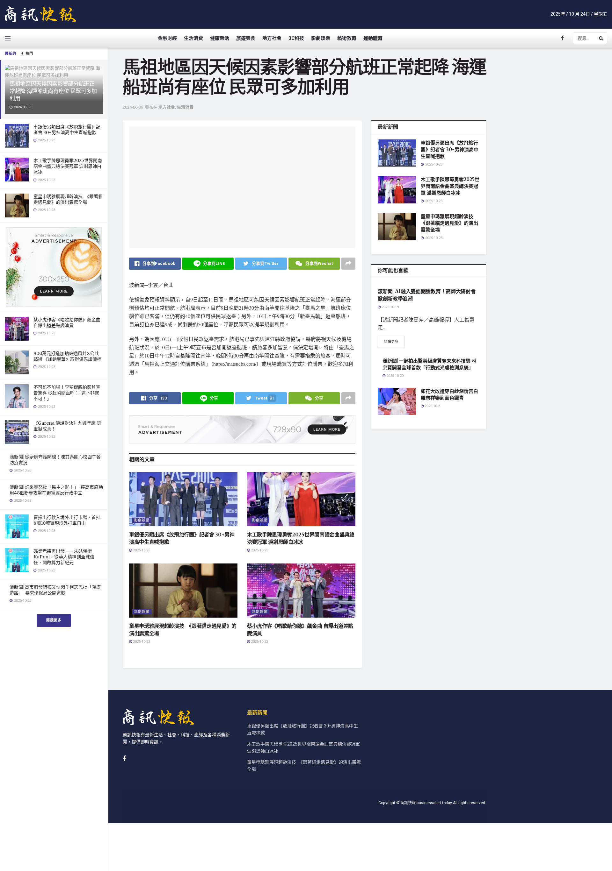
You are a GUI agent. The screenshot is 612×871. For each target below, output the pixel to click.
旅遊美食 (245, 38)
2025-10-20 (394, 376)
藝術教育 (346, 38)
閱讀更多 (54, 620)
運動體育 (372, 38)
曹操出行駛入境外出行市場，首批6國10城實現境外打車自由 (66, 520)
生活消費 (193, 38)
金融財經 (167, 38)
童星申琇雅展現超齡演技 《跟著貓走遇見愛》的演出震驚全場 (68, 199)
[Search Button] (601, 38)
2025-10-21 (433, 406)
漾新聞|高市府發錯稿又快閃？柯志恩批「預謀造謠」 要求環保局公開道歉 (55, 590)
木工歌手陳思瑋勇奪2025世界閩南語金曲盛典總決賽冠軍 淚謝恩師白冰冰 (67, 166)
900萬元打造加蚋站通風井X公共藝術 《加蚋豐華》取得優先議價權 (67, 356)
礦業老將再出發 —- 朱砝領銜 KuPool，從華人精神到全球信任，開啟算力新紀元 (63, 556)
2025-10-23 (141, 550)
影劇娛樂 (320, 38)
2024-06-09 (133, 107)
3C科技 (296, 38)
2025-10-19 (390, 307)
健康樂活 (219, 38)
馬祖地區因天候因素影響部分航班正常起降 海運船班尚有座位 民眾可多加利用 (53, 91)
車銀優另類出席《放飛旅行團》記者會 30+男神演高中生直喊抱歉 (66, 129)
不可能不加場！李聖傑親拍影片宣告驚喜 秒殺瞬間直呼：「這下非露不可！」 (66, 392)
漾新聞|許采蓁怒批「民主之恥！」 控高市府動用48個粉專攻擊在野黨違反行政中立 (56, 490)
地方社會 (271, 38)
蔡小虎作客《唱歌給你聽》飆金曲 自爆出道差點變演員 (66, 322)
